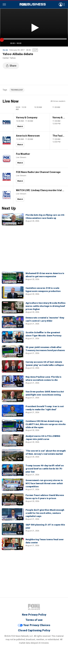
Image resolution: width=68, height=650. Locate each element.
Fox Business (33, 4)
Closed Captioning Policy (34, 630)
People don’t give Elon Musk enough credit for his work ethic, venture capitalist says (45, 513)
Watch (20, 126)
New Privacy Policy (34, 614)
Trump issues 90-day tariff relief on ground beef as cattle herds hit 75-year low (45, 468)
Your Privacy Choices (36, 625)
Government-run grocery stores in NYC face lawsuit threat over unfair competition (44, 483)
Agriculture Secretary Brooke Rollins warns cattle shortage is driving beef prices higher (46, 306)
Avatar (61, 4)
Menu (4, 4)
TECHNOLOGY (17, 90)
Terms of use (34, 619)
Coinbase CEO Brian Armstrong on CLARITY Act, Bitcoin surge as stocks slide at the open (46, 424)
